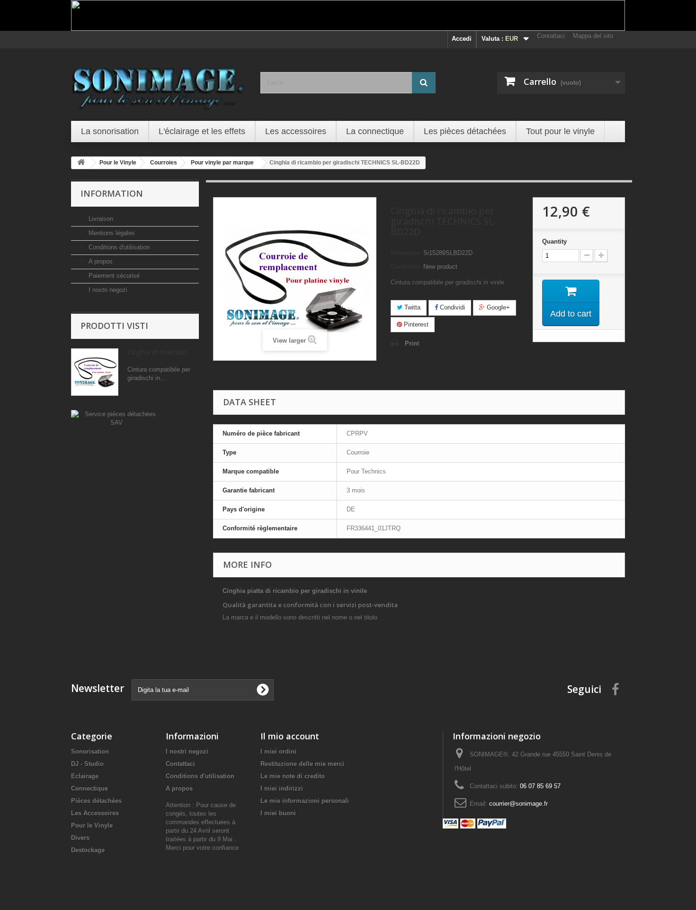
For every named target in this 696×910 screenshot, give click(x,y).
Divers (80, 837)
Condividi (451, 307)
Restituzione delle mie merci (302, 763)
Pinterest (415, 324)
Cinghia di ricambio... (159, 351)
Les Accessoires (95, 813)
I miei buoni (278, 813)
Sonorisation (90, 751)
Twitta (411, 307)
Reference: (406, 252)
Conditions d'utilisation (118, 247)
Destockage (88, 850)
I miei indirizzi (281, 788)
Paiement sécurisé (113, 275)
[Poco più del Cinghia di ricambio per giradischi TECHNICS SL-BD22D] (94, 372)
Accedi (462, 38)
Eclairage (84, 776)
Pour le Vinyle (92, 825)
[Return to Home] (81, 163)
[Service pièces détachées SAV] (116, 417)
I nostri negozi (107, 289)
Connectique (89, 788)
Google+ (497, 307)
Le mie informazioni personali (304, 800)
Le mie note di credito (292, 776)
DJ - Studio (87, 763)
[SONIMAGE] (158, 83)
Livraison (100, 218)
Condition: (406, 266)
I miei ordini (278, 751)
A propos (100, 261)
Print (412, 343)
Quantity (554, 241)
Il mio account (289, 736)
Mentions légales (111, 233)
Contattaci (551, 35)
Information (111, 193)
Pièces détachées (96, 800)
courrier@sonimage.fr (518, 803)
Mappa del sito (593, 35)
